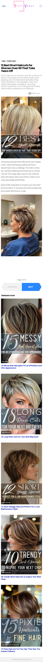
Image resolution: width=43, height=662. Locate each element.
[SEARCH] (41, 6)
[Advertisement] (21, 37)
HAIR (3, 6)
